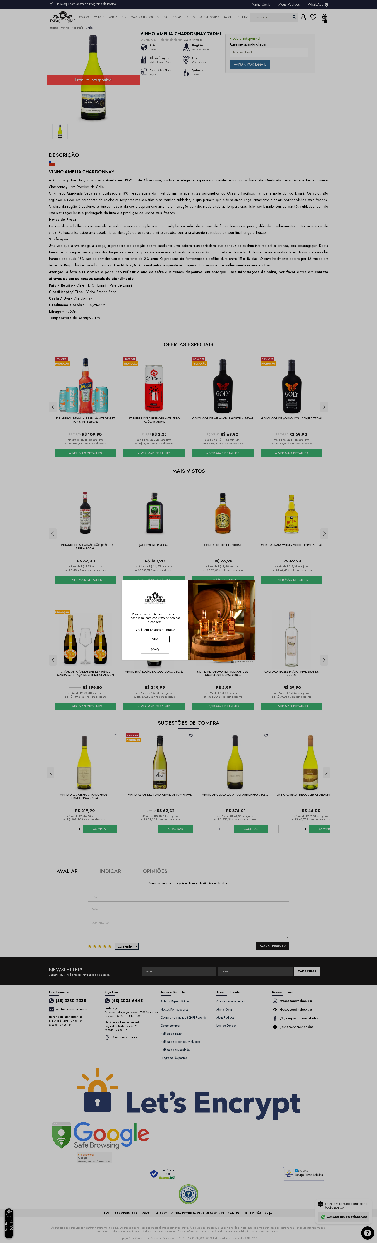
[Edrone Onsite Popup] (188, 621)
